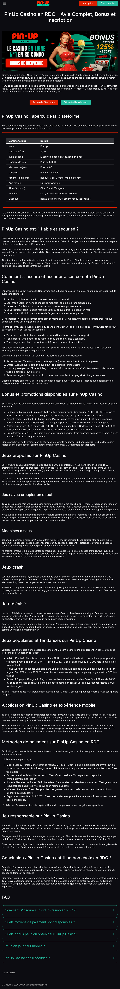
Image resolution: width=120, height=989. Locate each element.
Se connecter (108, 3)
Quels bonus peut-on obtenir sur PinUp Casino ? (41, 934)
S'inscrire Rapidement (75, 102)
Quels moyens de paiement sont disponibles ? (40, 922)
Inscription (88, 3)
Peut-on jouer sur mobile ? (25, 946)
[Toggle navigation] (4, 3)
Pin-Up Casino (8, 973)
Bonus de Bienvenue (44, 102)
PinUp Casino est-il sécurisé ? (27, 958)
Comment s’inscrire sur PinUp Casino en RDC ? (40, 910)
